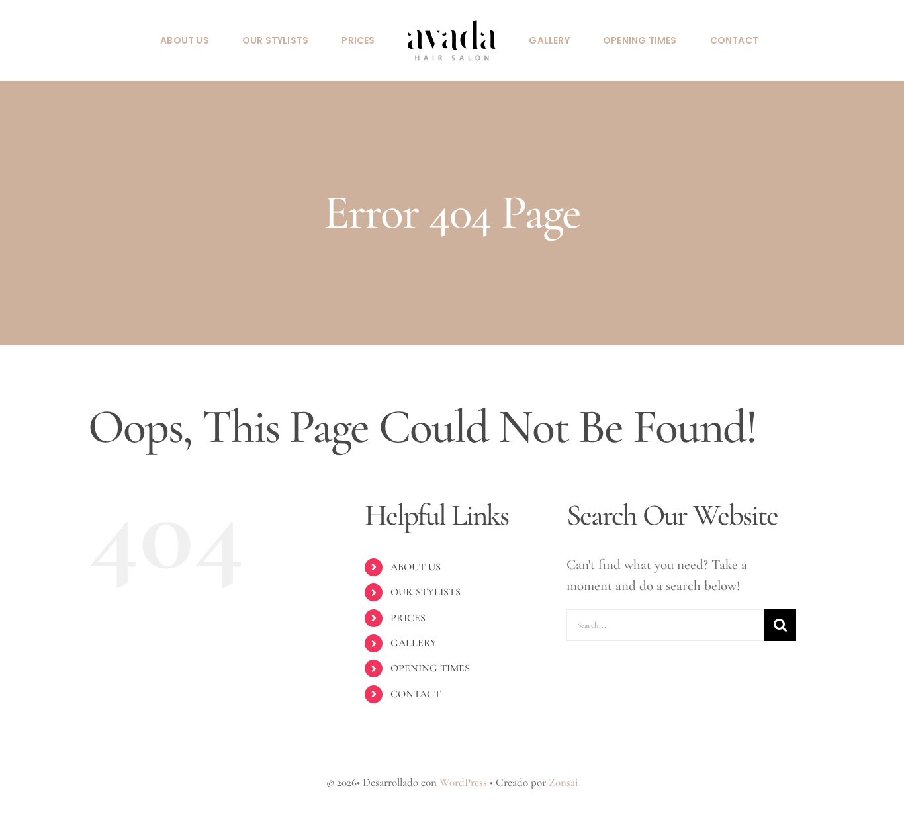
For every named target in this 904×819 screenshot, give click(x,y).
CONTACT (415, 694)
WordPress (463, 782)
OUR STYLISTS (425, 592)
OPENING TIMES (430, 668)
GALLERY (413, 643)
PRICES (408, 618)
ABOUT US (415, 567)
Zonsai (563, 782)
